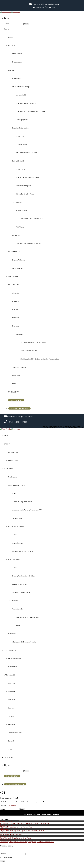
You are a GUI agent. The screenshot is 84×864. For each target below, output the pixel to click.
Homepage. (13, 805)
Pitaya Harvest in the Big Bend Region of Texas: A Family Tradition (22, 831)
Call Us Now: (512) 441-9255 (45, 7)
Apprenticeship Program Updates (11, 834)
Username (3, 850)
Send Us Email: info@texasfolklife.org (46, 4)
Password (3, 854)
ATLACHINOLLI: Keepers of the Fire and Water (16, 827)
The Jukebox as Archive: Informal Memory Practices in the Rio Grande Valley (25, 823)
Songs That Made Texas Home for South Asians (15, 838)
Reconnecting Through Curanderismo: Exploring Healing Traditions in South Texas (27, 842)
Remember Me (7, 857)
